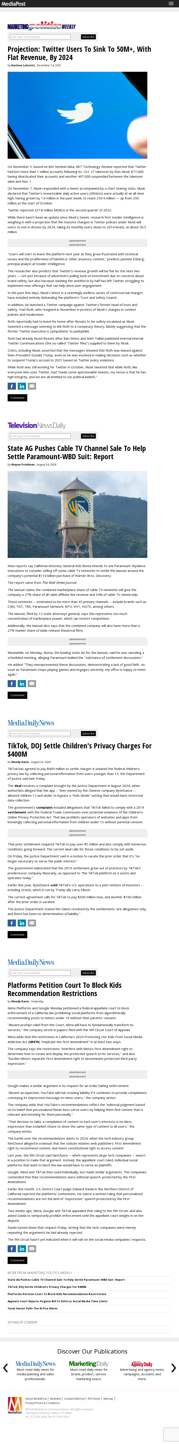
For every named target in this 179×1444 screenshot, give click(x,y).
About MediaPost (36, 1399)
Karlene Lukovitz (23, 65)
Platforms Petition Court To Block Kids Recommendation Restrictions (57, 1294)
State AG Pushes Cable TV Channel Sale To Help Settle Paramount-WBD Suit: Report (66, 1280)
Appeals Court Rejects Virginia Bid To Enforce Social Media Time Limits (58, 1301)
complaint (44, 807)
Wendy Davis (20, 762)
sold (53, 885)
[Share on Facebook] (12, 386)
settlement (17, 812)
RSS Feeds (94, 1399)
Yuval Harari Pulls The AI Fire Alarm (32, 1308)
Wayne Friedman (23, 464)
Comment (17, 398)
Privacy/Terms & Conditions (42, 1403)
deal (17, 785)
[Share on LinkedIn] (22, 386)
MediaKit (55, 1399)
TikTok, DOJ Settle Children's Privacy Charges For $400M (47, 1287)
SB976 (34, 1042)
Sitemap (108, 1399)
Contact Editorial (74, 1399)
